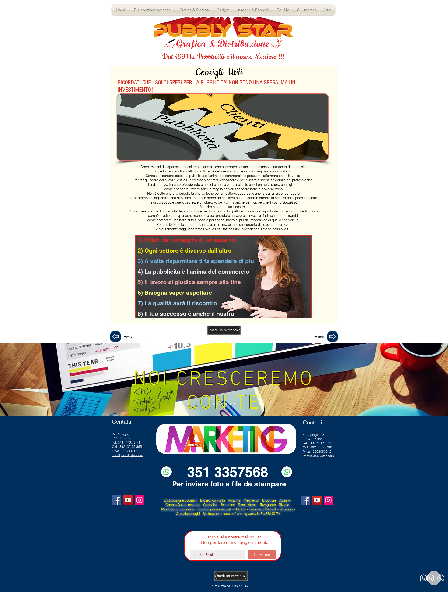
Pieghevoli (251, 500)
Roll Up (240, 509)
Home (128, 336)
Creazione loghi (188, 513)
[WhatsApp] (166, 471)
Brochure (269, 500)
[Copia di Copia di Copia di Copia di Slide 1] (234, 404)
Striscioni (287, 509)
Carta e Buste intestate (182, 504)
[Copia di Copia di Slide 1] (226, 404)
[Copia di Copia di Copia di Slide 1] (230, 404)
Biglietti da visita (212, 500)
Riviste (284, 504)
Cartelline (210, 504)
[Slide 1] (213, 404)
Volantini (234, 500)
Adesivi (285, 500)
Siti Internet (211, 513)
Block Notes (247, 504)
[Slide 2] (217, 404)
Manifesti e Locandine (178, 509)
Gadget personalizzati (214, 509)
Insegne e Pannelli (262, 509)
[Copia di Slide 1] (222, 404)
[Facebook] (116, 500)
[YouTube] (128, 500)
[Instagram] (139, 500)
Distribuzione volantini (181, 500)
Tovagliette (268, 504)
